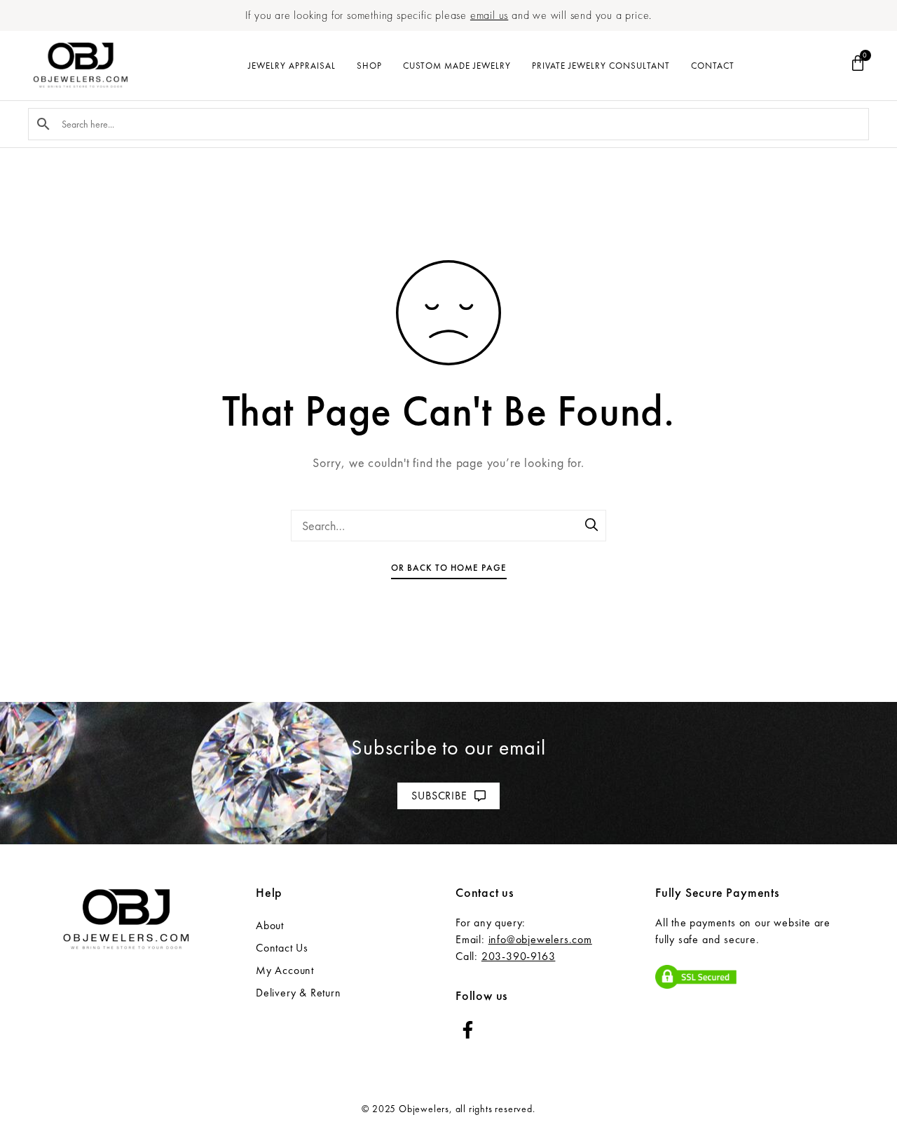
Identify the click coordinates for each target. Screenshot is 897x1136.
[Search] (592, 526)
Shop (369, 66)
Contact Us (282, 947)
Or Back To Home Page (449, 568)
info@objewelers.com (540, 939)
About (270, 925)
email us (489, 15)
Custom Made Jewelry (457, 66)
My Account (285, 970)
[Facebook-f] (468, 1029)
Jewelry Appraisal (292, 66)
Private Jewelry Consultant (601, 66)
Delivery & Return (298, 992)
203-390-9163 (518, 956)
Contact (712, 66)
